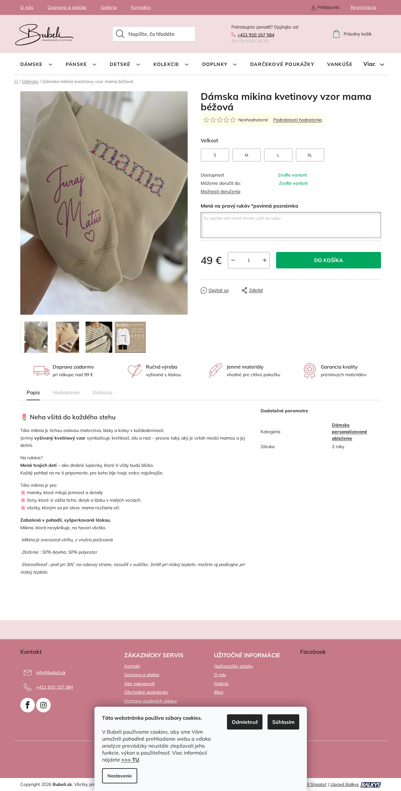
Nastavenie (119, 776)
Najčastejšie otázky (233, 666)
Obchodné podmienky (146, 692)
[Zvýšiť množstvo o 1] (264, 260)
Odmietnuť (245, 722)
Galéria (109, 7)
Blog (218, 692)
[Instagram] (43, 705)
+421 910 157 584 (255, 35)
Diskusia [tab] (103, 392)
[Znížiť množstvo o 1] (233, 260)
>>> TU (130, 759)
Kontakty (141, 7)
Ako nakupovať (139, 683)
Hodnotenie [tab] (66, 392)
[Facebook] (27, 705)
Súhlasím (283, 722)
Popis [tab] (33, 392)
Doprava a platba (67, 7)
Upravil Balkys (344, 784)
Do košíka (328, 260)
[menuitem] (36, 63)
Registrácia (363, 7)
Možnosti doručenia (220, 191)
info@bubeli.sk (51, 672)
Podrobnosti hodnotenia (297, 120)
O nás (27, 7)
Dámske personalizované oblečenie (349, 431)
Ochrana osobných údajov (150, 701)
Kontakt (132, 666)
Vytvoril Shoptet (310, 784)
